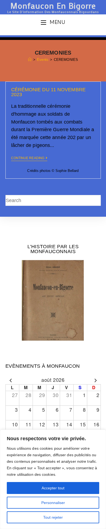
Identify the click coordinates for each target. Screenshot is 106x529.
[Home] (30, 60)
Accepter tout (53, 488)
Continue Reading (28, 158)
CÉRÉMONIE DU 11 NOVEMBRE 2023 (48, 92)
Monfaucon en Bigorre (53, 6)
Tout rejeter (53, 517)
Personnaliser (53, 502)
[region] (53, 479)
